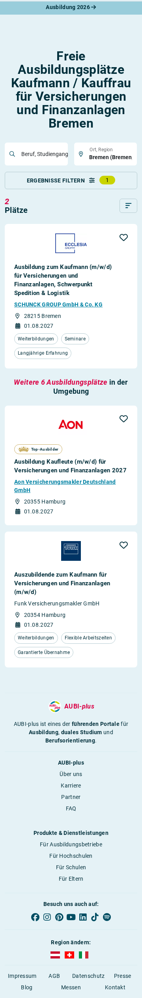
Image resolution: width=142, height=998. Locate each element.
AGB (54, 976)
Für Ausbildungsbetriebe (71, 844)
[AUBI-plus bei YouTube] (71, 917)
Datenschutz (88, 976)
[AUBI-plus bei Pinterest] (59, 917)
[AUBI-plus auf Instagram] (47, 917)
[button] (124, 237)
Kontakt (115, 987)
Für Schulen (71, 867)
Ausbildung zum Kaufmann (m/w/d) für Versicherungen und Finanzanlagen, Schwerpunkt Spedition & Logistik (63, 280)
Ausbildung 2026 (68, 7)
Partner (70, 797)
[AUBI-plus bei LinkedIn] (83, 917)
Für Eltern (71, 879)
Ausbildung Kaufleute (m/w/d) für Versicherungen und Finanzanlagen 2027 (70, 466)
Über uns (71, 774)
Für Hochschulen (71, 856)
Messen (71, 987)
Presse (122, 976)
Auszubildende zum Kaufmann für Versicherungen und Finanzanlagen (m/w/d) (62, 583)
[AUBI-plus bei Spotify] (107, 917)
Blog (26, 987)
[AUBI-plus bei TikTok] (95, 917)
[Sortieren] (128, 206)
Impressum (22, 976)
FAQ (71, 808)
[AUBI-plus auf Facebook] (35, 917)
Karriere (71, 785)
